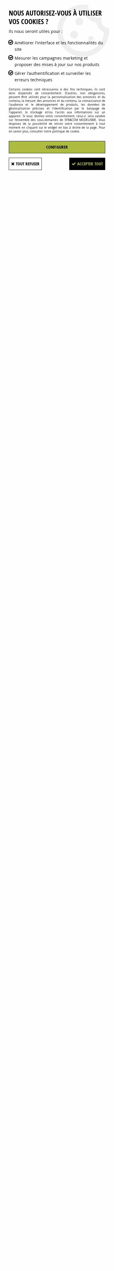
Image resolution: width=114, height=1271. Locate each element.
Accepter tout (89, 164)
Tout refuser (27, 164)
